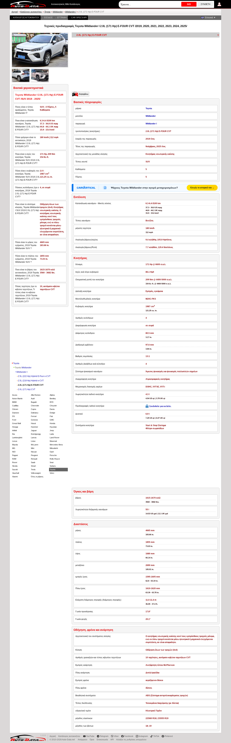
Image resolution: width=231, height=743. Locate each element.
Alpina (52, 395)
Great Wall (16, 423)
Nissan (34, 452)
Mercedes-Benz (56, 445)
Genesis (34, 420)
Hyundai (53, 427)
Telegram (104, 736)
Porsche (53, 455)
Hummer (34, 427)
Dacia (52, 409)
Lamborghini (17, 438)
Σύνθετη (205, 4)
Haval (33, 423)
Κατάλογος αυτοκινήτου (31, 12)
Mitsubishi (54, 448)
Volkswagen (36, 473)
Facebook (128, 736)
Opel (52, 452)
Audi (32, 399)
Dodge (52, 413)
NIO (14, 452)
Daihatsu (34, 413)
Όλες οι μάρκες (37, 477)
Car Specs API (79, 17)
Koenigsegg (36, 434)
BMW (14, 402)
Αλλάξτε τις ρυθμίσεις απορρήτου (131, 739)
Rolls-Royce (55, 459)
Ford (14, 420)
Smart (33, 466)
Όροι (92, 739)
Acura (14, 395)
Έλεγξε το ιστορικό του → (202, 188)
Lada (52, 434)
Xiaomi (15, 477)
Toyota (47, 12)
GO (189, 4)
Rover (14, 462)
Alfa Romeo (35, 395)
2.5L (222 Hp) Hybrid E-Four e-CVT (34, 376)
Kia (13, 434)
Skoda (14, 466)
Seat (51, 462)
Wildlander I (70, 12)
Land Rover (54, 438)
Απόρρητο (82, 739)
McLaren (34, 445)
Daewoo (15, 413)
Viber (116, 736)
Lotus (33, 441)
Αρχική (14, 12)
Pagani (15, 455)
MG (13, 448)
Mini (32, 448)
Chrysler (53, 406)
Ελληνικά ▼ (210, 17)
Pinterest (169, 736)
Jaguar (34, 430)
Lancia (33, 438)
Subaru (53, 466)
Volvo (52, 473)
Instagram (143, 736)
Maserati (53, 441)
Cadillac (15, 406)
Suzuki (15, 469)
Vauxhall (15, 473)
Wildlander (58, 12)
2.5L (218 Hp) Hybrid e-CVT (31, 380)
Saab (33, 462)
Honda (52, 423)
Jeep (52, 430)
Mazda (15, 445)
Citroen (15, 409)
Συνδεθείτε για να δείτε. (160, 406)
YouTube (90, 736)
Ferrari (34, 416)
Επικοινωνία (102, 739)
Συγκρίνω (83, 94)
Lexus (14, 441)
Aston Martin (17, 399)
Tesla (33, 469)
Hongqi (15, 427)
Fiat (51, 416)
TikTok (156, 736)
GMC (52, 420)
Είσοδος (48, 17)
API (112, 739)
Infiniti (14, 430)
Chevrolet (35, 406)
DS (13, 416)
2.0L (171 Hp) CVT (26, 389)
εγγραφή (62, 17)
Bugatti (34, 402)
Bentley (53, 399)
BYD (51, 402)
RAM (14, 459)
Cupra (33, 409)
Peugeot (34, 455)
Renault (34, 459)
